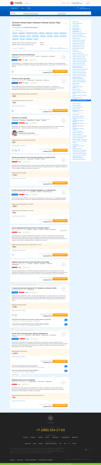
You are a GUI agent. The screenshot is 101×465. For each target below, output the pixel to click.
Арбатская (15, 33)
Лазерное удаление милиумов (79, 72)
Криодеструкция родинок (78, 48)
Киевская (56, 33)
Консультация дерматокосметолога (77, 31)
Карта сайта (20, 459)
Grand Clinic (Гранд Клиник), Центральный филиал (24, 366)
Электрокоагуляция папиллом (79, 155)
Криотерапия (75, 50)
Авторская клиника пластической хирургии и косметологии (33, 157)
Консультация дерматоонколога (79, 33)
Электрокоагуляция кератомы (79, 151)
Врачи (29, 8)
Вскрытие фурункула (77, 23)
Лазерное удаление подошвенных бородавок (78, 78)
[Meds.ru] (50, 419)
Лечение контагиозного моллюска (77, 98)
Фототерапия (75, 144)
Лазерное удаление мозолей (79, 74)
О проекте (12, 459)
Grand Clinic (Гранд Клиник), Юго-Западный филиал (25, 370)
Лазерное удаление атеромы (79, 58)
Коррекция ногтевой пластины (79, 36)
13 (66, 320)
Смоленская (42, 36)
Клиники (22, 8)
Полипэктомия (75, 114)
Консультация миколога (77, 35)
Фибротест (74, 142)
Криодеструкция (76, 38)
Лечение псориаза (76, 103)
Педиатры (33, 437)
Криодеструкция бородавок (78, 41)
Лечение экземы (76, 108)
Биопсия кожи (75, 21)
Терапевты (40, 437)
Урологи (47, 437)
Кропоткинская (63, 33)
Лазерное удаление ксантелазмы (80, 69)
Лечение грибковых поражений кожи (79, 96)
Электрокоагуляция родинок (78, 159)
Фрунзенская (15, 39)
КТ (69, 443)
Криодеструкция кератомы (78, 43)
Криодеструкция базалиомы (78, 40)
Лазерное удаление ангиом (78, 56)
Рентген (74, 443)
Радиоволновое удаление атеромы (78, 118)
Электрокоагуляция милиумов (79, 153)
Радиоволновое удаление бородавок (78, 121)
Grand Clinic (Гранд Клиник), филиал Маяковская (30, 333)
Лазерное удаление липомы (78, 70)
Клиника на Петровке (19, 118)
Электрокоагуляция (76, 148)
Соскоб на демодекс (77, 131)
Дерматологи (75, 437)
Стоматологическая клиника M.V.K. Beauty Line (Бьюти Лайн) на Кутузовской (31, 319)
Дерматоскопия (75, 26)
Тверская (56, 36)
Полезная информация (30, 459)
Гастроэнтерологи (65, 437)
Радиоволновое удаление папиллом (78, 129)
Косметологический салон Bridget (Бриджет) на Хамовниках (34, 190)
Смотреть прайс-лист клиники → (19, 105)
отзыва (14, 60)
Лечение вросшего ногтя (78, 90)
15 (66, 366)
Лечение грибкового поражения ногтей (79, 93)
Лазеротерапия (75, 83)
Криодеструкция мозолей (78, 45)
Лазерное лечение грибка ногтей (79, 55)
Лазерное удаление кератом (78, 64)
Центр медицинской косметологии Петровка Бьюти (30, 228)
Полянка (28, 36)
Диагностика (14, 8)
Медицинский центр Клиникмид (23, 380)
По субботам (54, 48)
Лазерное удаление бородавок (79, 61)
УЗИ (65, 443)
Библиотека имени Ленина (31, 33)
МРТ (60, 443)
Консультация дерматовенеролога (77, 29)
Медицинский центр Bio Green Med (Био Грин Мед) (30, 262)
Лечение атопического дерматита (77, 87)
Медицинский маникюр (77, 112)
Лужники (36, 39)
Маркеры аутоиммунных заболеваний (78, 111)
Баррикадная (21, 33)
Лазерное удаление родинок (78, 80)
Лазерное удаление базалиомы (79, 59)
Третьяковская (63, 36)
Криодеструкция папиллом (78, 46)
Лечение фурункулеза (77, 107)
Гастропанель (75, 24)
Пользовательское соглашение (46, 459)
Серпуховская (35, 36)
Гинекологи (25, 437)
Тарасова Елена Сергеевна (26, 133)
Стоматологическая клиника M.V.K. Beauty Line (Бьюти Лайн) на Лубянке (30, 324)
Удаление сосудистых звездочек (79, 140)
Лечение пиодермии (77, 102)
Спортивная (49, 36)
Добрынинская (49, 33)
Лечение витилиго (76, 89)
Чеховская (22, 39)
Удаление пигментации (77, 137)
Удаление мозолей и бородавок (79, 135)
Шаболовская (29, 39)
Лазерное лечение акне (77, 53)
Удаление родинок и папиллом (79, 139)
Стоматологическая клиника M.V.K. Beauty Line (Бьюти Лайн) (34, 288)
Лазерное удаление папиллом (79, 75)
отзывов (15, 83)
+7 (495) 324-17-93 (76, 3)
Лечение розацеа (76, 105)
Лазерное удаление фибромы (79, 81)
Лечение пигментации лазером (79, 100)
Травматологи (55, 437)
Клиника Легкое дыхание (21, 78)
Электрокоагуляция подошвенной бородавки (78, 157)
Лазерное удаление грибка (78, 63)
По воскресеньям (63, 48)
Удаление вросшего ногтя (78, 132)
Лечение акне (75, 85)
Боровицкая (41, 33)
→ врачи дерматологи (17, 27)
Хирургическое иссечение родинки (78, 146)
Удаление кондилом (77, 134)
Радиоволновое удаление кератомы (78, 124)
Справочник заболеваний (51, 443)
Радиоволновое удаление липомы (78, 126)
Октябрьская (15, 36)
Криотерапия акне (76, 51)
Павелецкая (22, 36)
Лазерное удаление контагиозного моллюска (78, 67)
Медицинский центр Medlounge (23, 55)
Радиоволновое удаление (78, 116)
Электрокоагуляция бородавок (79, 150)
